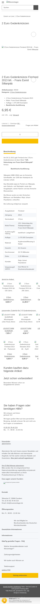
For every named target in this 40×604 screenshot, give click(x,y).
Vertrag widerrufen (20, 575)
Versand (16, 115)
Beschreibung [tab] (10, 151)
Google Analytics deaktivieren (12, 587)
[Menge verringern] (4, 134)
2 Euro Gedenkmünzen (18, 92)
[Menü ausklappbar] (3, 1)
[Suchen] (35, 7)
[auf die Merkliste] (33, 34)
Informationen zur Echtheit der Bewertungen (20, 601)
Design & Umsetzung (20, 593)
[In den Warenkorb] (3, 29)
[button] (20, 529)
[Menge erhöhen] (35, 134)
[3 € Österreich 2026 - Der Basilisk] (17, 389)
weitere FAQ (6, 570)
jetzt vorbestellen (10, 396)
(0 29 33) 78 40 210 (11, 427)
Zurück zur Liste (9, 16)
